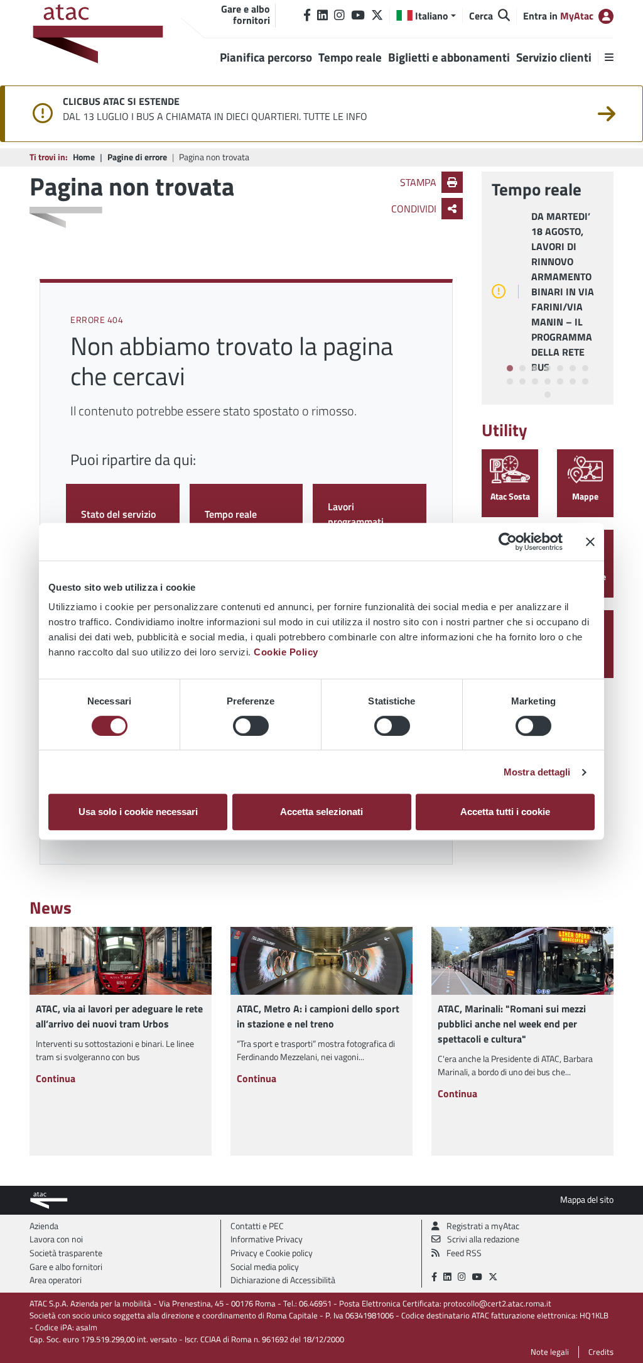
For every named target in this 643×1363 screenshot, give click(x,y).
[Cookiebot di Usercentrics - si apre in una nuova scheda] (508, 541)
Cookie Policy (286, 652)
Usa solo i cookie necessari (138, 811)
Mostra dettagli (537, 772)
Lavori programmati (356, 514)
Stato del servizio (118, 514)
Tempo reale (231, 514)
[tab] (510, 368)
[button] (426, 15)
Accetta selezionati (321, 811)
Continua (55, 1078)
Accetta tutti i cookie (505, 811)
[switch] (251, 726)
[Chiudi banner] (590, 541)
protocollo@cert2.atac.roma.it (497, 1303)
